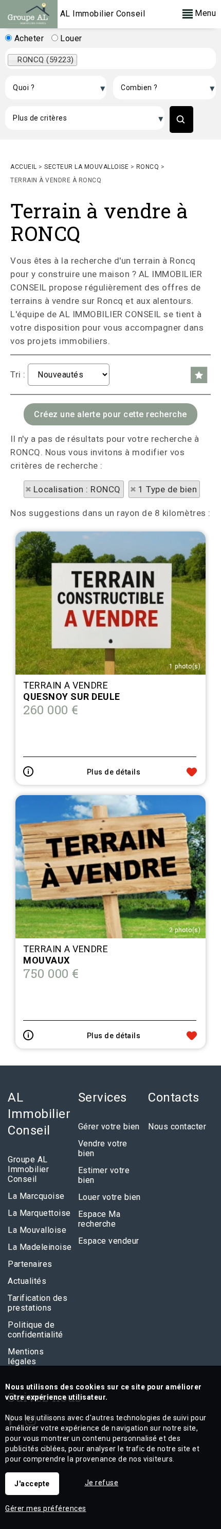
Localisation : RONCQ (77, 489)
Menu (204, 13)
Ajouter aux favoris (191, 772)
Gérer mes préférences (45, 1508)
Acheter (28, 38)
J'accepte (32, 1484)
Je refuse (102, 1483)
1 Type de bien (167, 489)
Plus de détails (114, 772)
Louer (70, 38)
